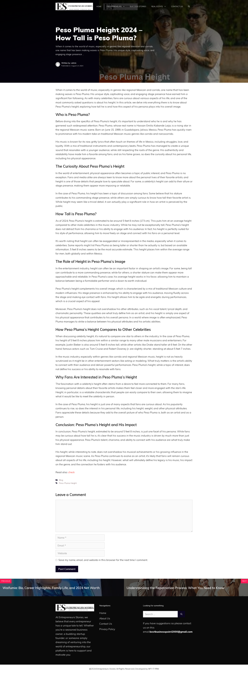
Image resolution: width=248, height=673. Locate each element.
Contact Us (177, 6)
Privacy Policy (107, 629)
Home (99, 6)
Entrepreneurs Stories (71, 617)
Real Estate (157, 6)
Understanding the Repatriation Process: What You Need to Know (175, 588)
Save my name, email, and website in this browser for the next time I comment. (103, 560)
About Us (104, 618)
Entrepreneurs (114, 6)
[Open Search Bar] (188, 6)
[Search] (181, 614)
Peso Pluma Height (68, 483)
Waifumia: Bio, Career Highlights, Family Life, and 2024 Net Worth (51, 588)
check (71, 472)
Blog (61, 480)
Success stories (138, 6)
